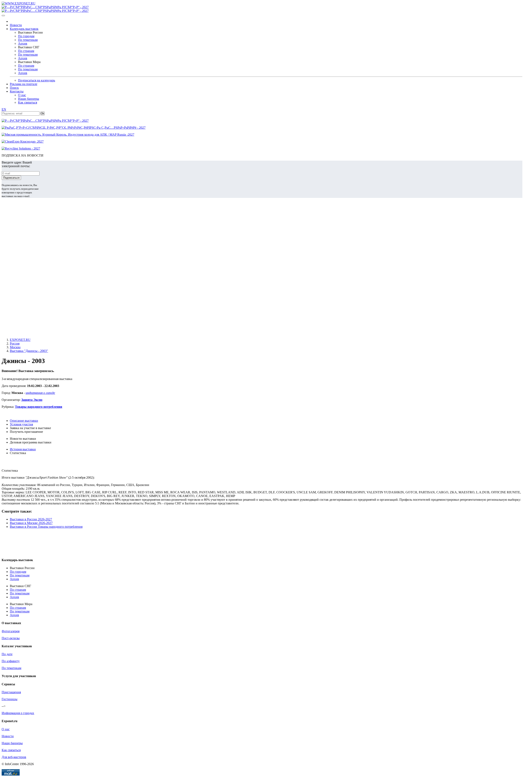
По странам (26, 51)
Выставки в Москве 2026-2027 (31, 523)
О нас (22, 95)
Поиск (14, 87)
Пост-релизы (11, 638)
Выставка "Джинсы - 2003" (29, 351)
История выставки (23, 449)
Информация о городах (18, 713)
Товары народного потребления (38, 406)
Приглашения (11, 692)
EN (4, 109)
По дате (7, 654)
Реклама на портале (23, 84)
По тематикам (28, 40)
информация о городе (40, 393)
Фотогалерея (10, 631)
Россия (14, 343)
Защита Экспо (31, 399)
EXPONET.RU (20, 340)
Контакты (17, 91)
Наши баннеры (28, 98)
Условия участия (21, 424)
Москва (15, 347)
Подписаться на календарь (36, 80)
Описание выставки (24, 420)
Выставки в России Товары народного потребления (46, 526)
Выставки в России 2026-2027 (31, 519)
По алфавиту (11, 661)
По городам (26, 36)
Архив (22, 43)
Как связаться (27, 102)
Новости (16, 25)
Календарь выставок (24, 28)
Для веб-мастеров (14, 757)
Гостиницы (9, 699)
